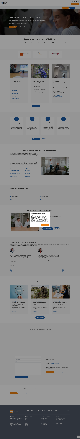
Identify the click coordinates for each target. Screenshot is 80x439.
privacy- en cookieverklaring (37, 222)
